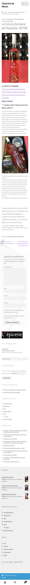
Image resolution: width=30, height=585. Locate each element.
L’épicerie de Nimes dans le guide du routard (14, 448)
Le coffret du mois (7, 403)
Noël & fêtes (6, 406)
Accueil (5, 12)
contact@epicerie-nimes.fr (8, 350)
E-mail (6, 295)
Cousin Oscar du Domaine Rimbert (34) (8, 242)
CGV (5, 543)
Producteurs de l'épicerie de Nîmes (16, 12)
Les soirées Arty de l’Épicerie (10, 439)
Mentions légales (8, 549)
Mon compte (7, 552)
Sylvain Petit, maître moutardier (11, 461)
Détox (6, 416)
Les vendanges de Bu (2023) (10, 455)
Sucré (4, 414)
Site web (6, 303)
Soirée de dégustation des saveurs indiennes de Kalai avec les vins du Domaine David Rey (14, 442)
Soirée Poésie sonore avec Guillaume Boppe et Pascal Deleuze (21, 243)
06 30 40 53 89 (5, 349)
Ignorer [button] (4, 577)
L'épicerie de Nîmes (19, 19)
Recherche (15, 582)
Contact (6, 546)
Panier (5, 555)
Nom (5, 288)
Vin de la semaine (7, 419)
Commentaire (8, 267)
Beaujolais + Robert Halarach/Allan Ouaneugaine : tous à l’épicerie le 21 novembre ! (15, 431)
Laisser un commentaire (7, 21)
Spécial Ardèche (7, 411)
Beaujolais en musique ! (9, 445)
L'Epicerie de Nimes (8, 5)
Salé (4, 409)
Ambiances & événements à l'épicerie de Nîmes (14, 390)
